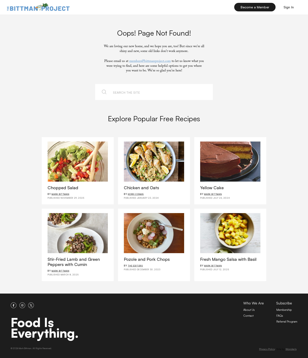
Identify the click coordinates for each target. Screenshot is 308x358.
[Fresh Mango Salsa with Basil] (230, 233)
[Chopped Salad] (78, 162)
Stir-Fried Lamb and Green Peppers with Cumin (74, 262)
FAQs (279, 315)
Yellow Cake (212, 187)
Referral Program (286, 321)
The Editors (135, 265)
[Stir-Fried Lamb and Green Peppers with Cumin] (78, 233)
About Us (249, 310)
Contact (248, 315)
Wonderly (291, 349)
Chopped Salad (63, 187)
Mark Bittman (60, 194)
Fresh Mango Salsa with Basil (228, 259)
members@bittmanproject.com (150, 61)
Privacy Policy (267, 349)
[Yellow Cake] (230, 162)
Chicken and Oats (141, 187)
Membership (284, 310)
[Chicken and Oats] (154, 162)
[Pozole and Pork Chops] (154, 233)
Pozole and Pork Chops (147, 259)
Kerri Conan (136, 194)
